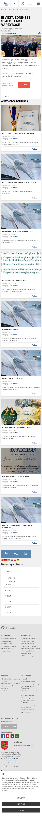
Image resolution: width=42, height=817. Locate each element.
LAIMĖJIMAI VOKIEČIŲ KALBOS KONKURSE (17, 231)
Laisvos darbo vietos (28, 681)
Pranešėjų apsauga (28, 695)
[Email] (17, 736)
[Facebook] (3, 736)
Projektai (5, 688)
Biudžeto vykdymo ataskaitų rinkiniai (11, 680)
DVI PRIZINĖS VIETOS (10, 329)
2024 (9, 596)
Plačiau (34, 149)
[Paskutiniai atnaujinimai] (22, 3)
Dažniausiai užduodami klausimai (29, 692)
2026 (9, 572)
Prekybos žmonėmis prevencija (28, 701)
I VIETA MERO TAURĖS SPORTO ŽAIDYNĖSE (18, 133)
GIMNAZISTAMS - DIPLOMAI (12, 378)
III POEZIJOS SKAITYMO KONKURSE (15, 476)
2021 (9, 613)
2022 (9, 607)
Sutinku (21, 810)
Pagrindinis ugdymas (28, 643)
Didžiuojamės (23, 9)
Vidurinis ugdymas (28, 641)
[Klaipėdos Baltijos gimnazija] (5, 3)
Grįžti (7, 96)
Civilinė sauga (26, 707)
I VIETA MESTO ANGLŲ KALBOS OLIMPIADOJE (19, 182)
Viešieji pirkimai (7, 691)
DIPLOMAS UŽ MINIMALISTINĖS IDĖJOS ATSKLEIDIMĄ (17, 526)
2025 (9, 590)
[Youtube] (7, 736)
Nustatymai (21, 798)
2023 (9, 601)
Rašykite (6, 726)
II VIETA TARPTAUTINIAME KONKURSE (16, 427)
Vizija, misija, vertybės (9, 646)
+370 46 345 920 (13, 759)
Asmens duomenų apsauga (30, 684)
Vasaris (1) (11, 581)
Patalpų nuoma (26, 653)
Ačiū (23, 85)
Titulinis (3, 9)
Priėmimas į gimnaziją (9, 638)
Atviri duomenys (27, 712)
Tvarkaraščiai (10, 628)
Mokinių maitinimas (28, 651)
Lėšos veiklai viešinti (8, 686)
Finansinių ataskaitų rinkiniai (11, 683)
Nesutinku (21, 804)
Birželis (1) (11, 578)
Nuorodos (25, 679)
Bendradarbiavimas (8, 648)
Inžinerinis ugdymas (28, 638)
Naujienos (12, 9)
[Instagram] (12, 736)
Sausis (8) (11, 584)
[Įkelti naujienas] (14, 3)
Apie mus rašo (6, 651)
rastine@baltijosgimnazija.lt (13, 761)
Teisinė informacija (28, 710)
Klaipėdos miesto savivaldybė (24, 745)
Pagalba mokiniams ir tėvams (31, 648)
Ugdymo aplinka (7, 643)
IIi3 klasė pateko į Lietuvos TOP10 (14, 280)
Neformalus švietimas (29, 646)
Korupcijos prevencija (28, 705)
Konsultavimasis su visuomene (28, 687)
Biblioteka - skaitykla (28, 656)
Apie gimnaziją (6, 641)
